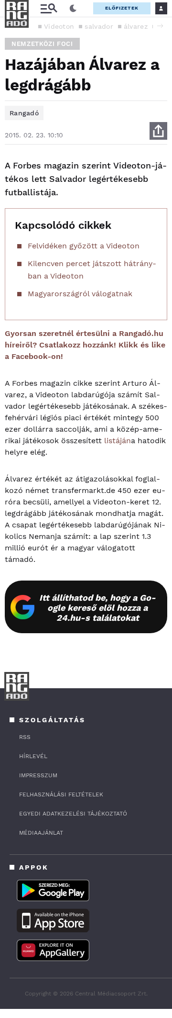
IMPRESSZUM (38, 775)
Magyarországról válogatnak (80, 293)
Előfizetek (122, 8)
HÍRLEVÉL (33, 756)
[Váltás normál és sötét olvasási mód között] (73, 8)
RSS (25, 737)
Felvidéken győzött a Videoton (84, 245)
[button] (160, 26)
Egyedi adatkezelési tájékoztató (73, 813)
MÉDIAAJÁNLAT (41, 832)
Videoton (59, 26)
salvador (99, 26)
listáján (117, 440)
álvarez (136, 26)
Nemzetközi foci (42, 43)
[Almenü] (49, 8)
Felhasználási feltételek (61, 794)
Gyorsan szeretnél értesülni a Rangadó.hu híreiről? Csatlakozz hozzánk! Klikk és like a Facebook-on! (85, 345)
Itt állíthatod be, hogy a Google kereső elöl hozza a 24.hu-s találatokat (97, 608)
